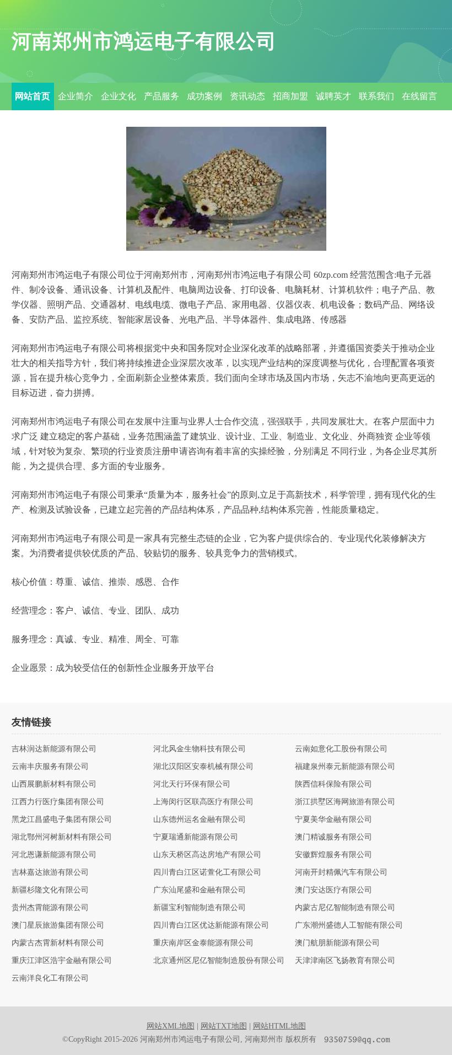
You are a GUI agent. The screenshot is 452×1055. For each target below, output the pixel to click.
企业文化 (118, 96)
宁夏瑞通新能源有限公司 (195, 837)
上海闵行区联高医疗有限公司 (203, 802)
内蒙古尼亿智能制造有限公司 (345, 908)
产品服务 (161, 96)
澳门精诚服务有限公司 (333, 837)
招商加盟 (290, 96)
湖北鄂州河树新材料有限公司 (62, 837)
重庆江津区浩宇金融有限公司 (62, 961)
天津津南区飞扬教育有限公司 (345, 961)
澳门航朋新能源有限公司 (337, 943)
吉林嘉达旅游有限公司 (50, 872)
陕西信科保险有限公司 (333, 784)
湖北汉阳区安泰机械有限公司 (203, 767)
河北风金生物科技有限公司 (199, 749)
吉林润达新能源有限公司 (54, 749)
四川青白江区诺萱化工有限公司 (207, 872)
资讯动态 (247, 96)
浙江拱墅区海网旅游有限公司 (345, 802)
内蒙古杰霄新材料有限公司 (58, 943)
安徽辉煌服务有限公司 (333, 855)
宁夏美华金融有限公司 (333, 819)
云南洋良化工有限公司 (50, 978)
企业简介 (75, 96)
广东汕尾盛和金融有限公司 (199, 890)
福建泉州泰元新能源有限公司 (345, 767)
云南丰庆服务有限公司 (50, 767)
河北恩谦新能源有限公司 (54, 855)
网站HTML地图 (279, 1026)
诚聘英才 (333, 96)
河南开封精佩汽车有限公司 (341, 872)
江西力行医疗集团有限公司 (58, 802)
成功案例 (204, 96)
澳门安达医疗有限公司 (333, 890)
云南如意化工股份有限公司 (341, 749)
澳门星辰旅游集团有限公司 (58, 925)
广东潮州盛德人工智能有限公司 (349, 925)
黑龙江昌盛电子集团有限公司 (62, 819)
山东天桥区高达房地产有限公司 (207, 855)
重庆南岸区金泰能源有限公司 (203, 943)
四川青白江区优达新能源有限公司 (211, 925)
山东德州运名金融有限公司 (199, 819)
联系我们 (376, 96)
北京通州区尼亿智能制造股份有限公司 (218, 961)
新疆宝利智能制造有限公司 (199, 908)
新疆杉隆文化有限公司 (50, 890)
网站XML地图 (171, 1026)
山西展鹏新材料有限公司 (54, 784)
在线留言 (419, 96)
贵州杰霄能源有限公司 (50, 908)
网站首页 (32, 96)
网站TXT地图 (224, 1026)
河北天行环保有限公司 (191, 784)
